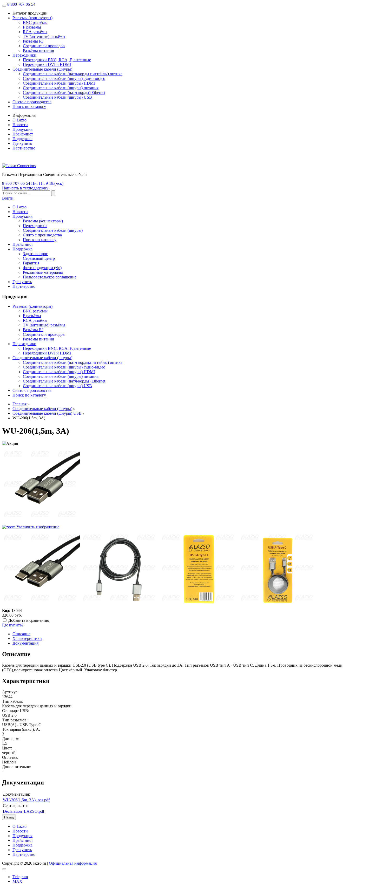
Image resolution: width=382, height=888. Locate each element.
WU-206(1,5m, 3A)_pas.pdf (26, 800)
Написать (25, 188)
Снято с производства (31, 102)
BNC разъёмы (35, 22)
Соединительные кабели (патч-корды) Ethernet (64, 92)
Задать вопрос (35, 253)
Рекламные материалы (43, 272)
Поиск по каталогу (29, 106)
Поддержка (22, 138)
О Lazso (19, 120)
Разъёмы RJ (33, 41)
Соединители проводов (44, 46)
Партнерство (23, 148)
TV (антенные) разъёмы (44, 36)
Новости (20, 124)
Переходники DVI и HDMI (47, 64)
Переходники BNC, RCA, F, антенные (57, 60)
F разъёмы (32, 27)
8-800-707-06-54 (21, 4)
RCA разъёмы (35, 32)
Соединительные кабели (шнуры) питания (60, 88)
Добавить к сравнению (28, 620)
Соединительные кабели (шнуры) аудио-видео (64, 78)
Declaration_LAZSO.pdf (23, 811)
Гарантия (31, 263)
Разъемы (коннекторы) (32, 18)
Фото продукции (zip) (42, 267)
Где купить (22, 143)
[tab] (21, 634)
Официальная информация (73, 863)
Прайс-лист (22, 134)
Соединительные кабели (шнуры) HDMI (59, 83)
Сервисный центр (39, 258)
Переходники (24, 55)
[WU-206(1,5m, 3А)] (41, 568)
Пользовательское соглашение (49, 277)
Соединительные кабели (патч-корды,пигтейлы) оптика (72, 74)
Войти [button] (8, 198)
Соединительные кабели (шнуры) (42, 69)
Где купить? (12, 625)
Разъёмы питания (38, 50)
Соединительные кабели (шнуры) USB (57, 97)
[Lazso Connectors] (19, 165)
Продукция (22, 129)
